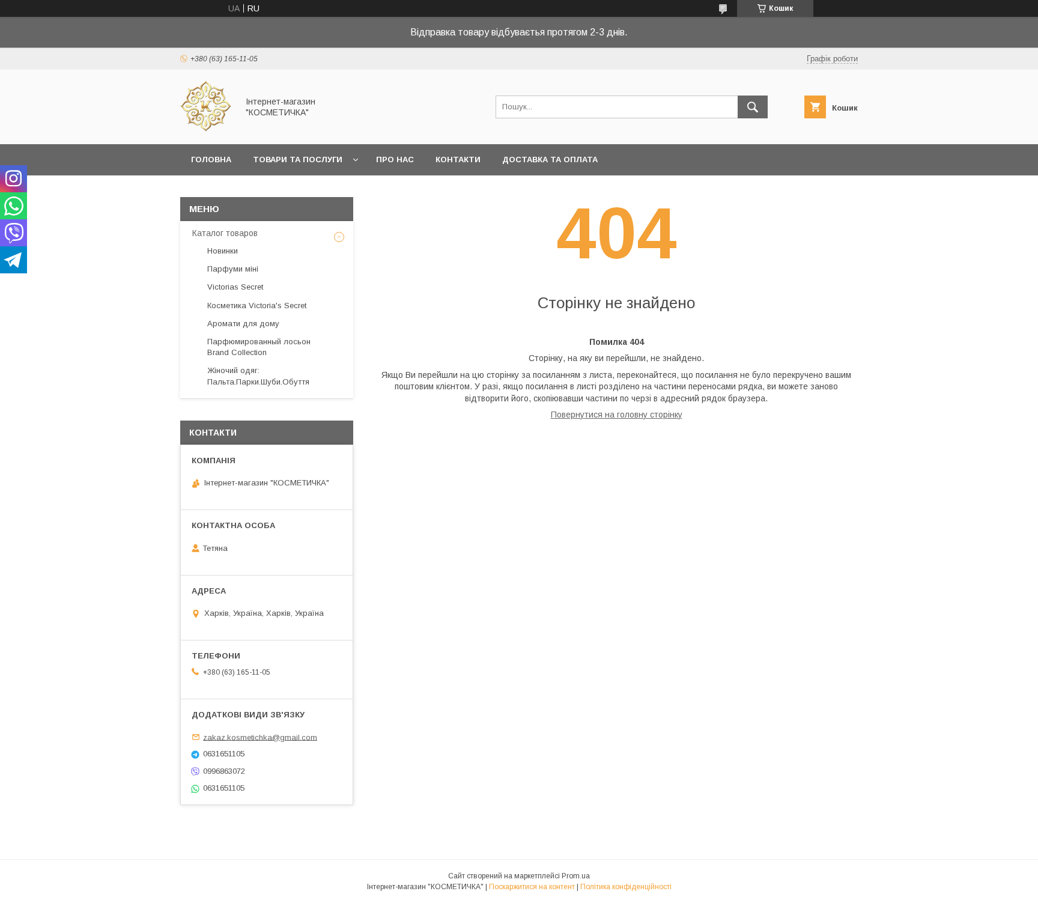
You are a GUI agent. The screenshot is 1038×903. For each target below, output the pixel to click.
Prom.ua (576, 876)
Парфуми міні (232, 268)
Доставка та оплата (550, 159)
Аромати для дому (243, 323)
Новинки (222, 250)
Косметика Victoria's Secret (256, 305)
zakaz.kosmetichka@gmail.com (260, 736)
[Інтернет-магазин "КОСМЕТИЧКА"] (205, 128)
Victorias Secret (235, 286)
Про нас (395, 159)
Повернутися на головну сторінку (616, 414)
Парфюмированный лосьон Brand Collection (259, 347)
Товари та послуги (297, 159)
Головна (211, 159)
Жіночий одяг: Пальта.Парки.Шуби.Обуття (258, 376)
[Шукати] (753, 107)
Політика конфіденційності (626, 887)
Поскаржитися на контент (532, 887)
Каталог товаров (225, 233)
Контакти (458, 159)
